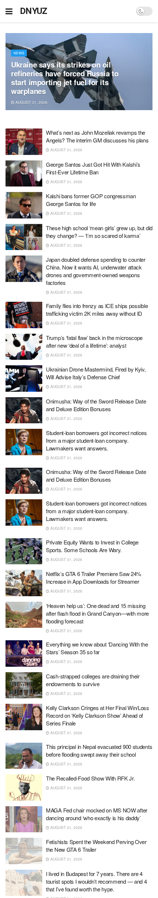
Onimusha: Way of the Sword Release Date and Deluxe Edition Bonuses (96, 405)
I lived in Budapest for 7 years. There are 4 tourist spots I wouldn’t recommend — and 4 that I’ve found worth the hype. (96, 881)
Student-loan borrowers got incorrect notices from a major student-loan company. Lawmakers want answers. (96, 440)
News (19, 53)
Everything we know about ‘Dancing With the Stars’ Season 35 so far (97, 648)
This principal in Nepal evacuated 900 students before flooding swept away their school (99, 750)
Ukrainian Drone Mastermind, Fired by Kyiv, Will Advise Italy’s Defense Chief (96, 373)
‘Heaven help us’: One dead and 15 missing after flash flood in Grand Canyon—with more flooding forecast (97, 613)
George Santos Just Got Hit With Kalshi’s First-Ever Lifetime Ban (93, 168)
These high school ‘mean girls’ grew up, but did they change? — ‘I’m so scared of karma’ (99, 231)
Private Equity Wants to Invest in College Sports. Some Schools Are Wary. (92, 546)
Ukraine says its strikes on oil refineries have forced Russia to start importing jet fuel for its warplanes (64, 77)
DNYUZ (33, 11)
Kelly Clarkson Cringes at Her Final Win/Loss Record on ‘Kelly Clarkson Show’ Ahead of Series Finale (97, 715)
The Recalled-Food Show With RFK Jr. (90, 778)
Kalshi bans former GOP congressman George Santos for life (91, 199)
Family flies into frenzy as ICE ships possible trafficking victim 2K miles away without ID (97, 309)
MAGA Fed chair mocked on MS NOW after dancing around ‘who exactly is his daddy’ (96, 814)
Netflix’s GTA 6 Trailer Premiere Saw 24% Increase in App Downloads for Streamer (93, 577)
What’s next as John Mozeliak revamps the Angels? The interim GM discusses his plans (97, 136)
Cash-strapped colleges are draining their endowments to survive (93, 680)
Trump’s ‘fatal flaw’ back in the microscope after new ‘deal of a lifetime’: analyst (94, 341)
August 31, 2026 (30, 102)
